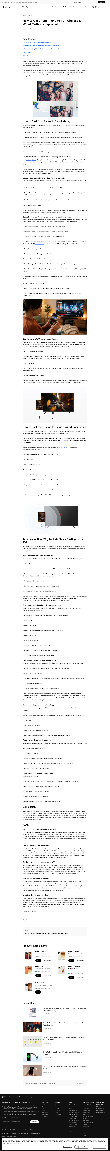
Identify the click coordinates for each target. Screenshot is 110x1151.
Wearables (55, 7)
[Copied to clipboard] (30, 29)
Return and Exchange (74, 1120)
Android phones (31, 160)
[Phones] (37, 7)
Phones (35, 7)
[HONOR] (5, 1097)
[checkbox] (20, 1107)
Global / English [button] (77, 2)
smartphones (39, 244)
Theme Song (45, 1114)
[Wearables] (58, 7)
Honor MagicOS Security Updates (88, 1123)
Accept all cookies (99, 1147)
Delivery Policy (86, 1108)
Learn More (47, 960)
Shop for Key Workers (74, 1112)
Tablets (48, 7)
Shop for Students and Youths (74, 1107)
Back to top (105, 1097)
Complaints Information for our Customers (89, 1131)
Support (81, 7)
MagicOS (98, 1106)
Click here (19, 1143)
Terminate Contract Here (74, 1134)
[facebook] (27, 29)
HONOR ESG (45, 1112)
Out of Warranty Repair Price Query (88, 1117)
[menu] (99, 7)
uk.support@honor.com (9, 1137)
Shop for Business (73, 1110)
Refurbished (72, 1132)
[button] (38, 960)
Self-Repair (85, 1134)
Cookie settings (67, 1147)
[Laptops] (44, 7)
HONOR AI (73, 7)
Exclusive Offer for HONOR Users (73, 1127)
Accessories (58, 1114)
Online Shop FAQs (73, 1122)
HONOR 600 (39, 966)
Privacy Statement (28, 1108)
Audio (56, 1112)
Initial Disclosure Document (86, 1127)
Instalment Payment (73, 1114)
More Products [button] (64, 7)
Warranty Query (86, 1112)
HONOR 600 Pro (73, 951)
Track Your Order (73, 1116)
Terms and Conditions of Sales (88, 1105)
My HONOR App (100, 1110)
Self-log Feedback (87, 1114)
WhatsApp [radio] (16, 1117)
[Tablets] (50, 7)
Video (43, 1110)
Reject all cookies (81, 1147)
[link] (96, 7)
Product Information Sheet (44, 956)
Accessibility (45, 1116)
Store (105, 7)
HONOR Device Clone (101, 1112)
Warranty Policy (86, 1110)
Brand (43, 1104)
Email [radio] (5, 1117)
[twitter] (24, 29)
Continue (101, 2)
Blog (43, 1108)
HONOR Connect (100, 1108)
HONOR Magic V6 (26, 7)
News (43, 1106)
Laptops (41, 7)
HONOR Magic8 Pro (41, 983)
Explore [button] (87, 7)
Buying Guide (72, 1104)
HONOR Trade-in (73, 1124)
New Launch (72, 1130)
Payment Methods (73, 1118)
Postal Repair (86, 1120)
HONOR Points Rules (87, 1135)
